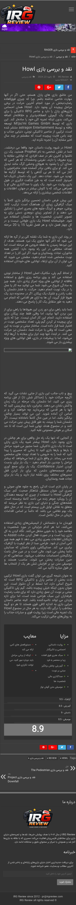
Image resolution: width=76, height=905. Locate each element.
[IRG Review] (17, 16)
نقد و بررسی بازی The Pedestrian (49, 768)
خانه (73, 57)
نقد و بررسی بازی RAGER (57, 50)
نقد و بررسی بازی (37, 758)
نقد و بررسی (62, 57)
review (53, 758)
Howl (65, 758)
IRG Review (63, 77)
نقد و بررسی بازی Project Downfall (21, 778)
